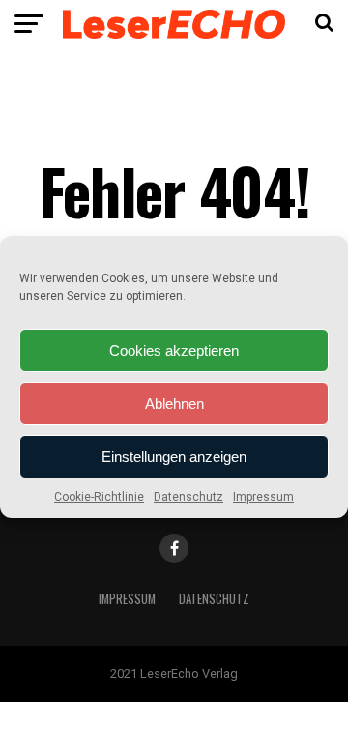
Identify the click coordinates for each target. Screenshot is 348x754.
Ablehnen (174, 403)
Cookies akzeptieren (174, 350)
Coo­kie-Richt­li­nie (99, 497)
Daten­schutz (188, 497)
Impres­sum (263, 497)
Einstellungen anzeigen (174, 457)
